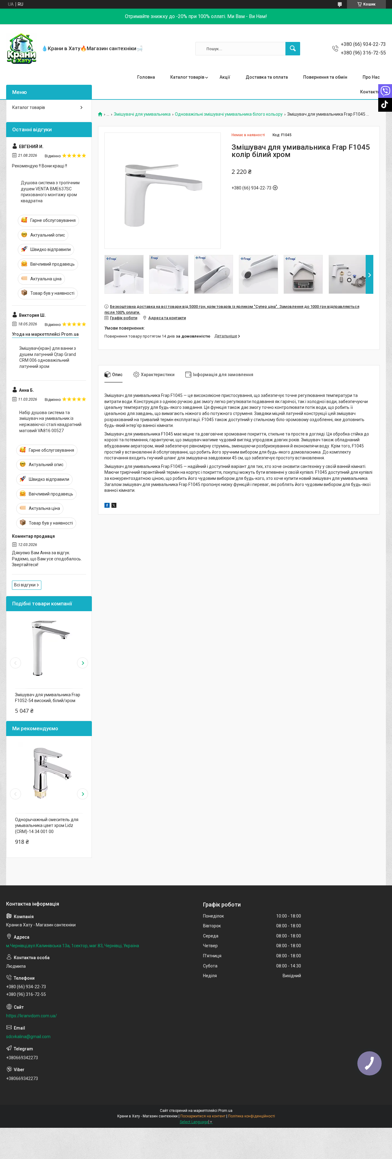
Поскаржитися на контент (202, 1116)
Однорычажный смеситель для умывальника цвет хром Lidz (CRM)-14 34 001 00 (46, 825)
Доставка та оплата (267, 77)
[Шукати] (292, 48)
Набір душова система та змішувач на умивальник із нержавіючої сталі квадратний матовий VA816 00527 (50, 421)
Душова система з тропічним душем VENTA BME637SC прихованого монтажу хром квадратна (50, 191)
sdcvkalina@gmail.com (28, 1036)
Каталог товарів (187, 77)
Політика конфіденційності (251, 1116)
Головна (146, 77)
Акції (225, 77)
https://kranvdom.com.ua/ (31, 1015)
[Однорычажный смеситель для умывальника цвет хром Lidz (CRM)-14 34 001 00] (49, 773)
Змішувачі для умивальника (142, 114)
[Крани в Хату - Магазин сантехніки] (21, 48)
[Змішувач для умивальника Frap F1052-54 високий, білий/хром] (49, 648)
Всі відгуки (25, 584)
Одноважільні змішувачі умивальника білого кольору (229, 114)
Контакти (370, 91)
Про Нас (371, 77)
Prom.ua (225, 1111)
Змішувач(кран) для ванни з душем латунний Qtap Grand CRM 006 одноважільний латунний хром (47, 357)
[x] (113, 506)
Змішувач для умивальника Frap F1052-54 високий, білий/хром (47, 697)
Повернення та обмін (325, 77)
